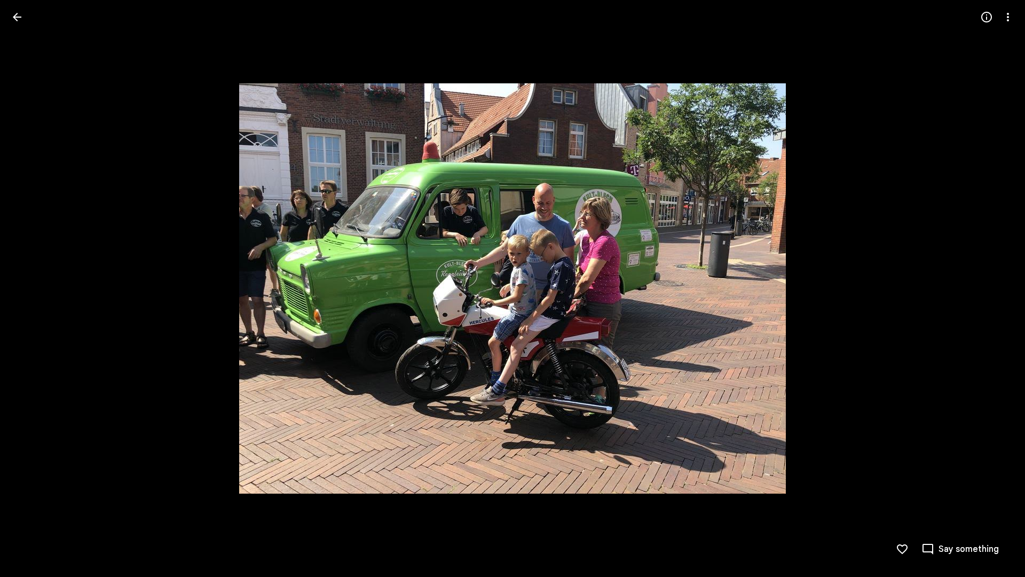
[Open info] (986, 17)
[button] (30, 288)
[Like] (902, 549)
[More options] (1008, 17)
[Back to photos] (17, 17)
